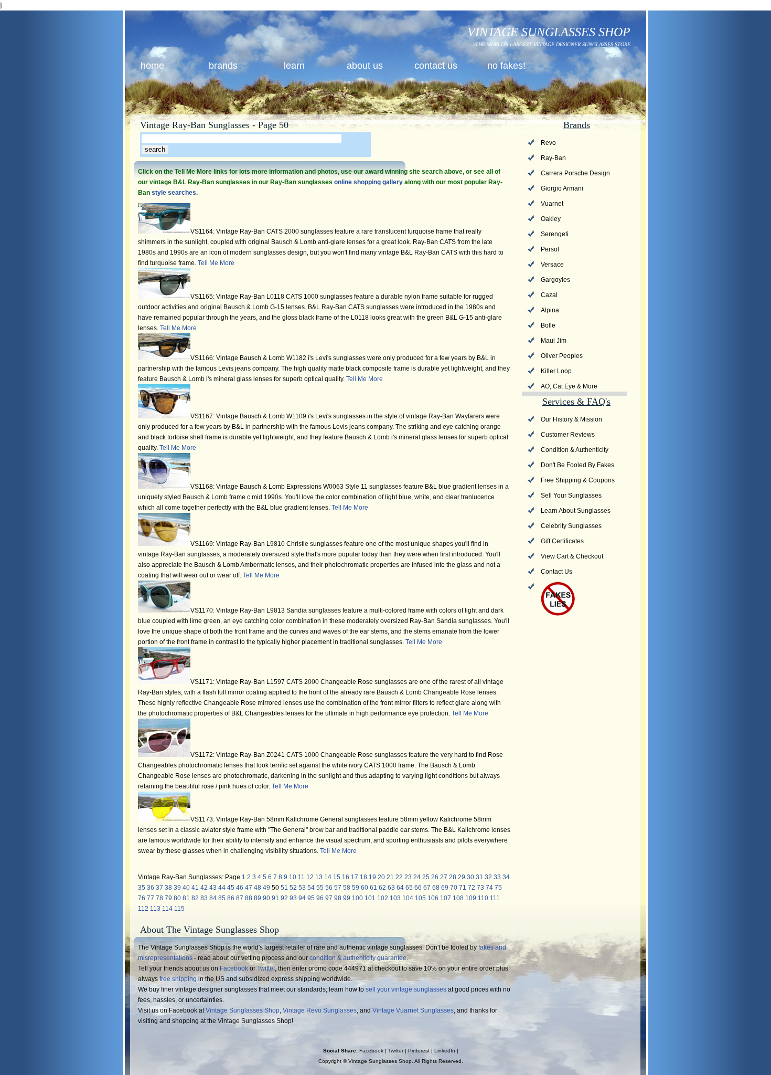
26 (434, 877)
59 (355, 887)
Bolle (548, 325)
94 (302, 898)
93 (293, 898)
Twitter (266, 968)
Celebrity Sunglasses (571, 526)
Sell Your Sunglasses (571, 495)
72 (471, 887)
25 (426, 877)
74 (489, 887)
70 (453, 887)
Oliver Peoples (562, 356)
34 (506, 877)
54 (311, 887)
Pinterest (419, 1050)
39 (177, 887)
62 (382, 887)
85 (222, 898)
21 (390, 877)
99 (346, 898)
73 (480, 887)
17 (354, 877)
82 (195, 898)
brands (223, 65)
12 (310, 877)
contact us (435, 65)
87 (239, 898)
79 (168, 898)
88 (248, 898)
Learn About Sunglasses (576, 510)
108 (458, 898)
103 (395, 898)
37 (159, 887)
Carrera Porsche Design (575, 173)
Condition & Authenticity (574, 450)
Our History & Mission (571, 419)
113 (155, 908)
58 (346, 887)
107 (445, 898)
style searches (174, 192)
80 (177, 898)
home (152, 65)
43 (213, 887)
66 (418, 887)
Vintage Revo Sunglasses (320, 1010)
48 (257, 887)
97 (329, 898)
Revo (548, 142)
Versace (552, 264)
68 (436, 887)
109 (470, 898)
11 (301, 877)
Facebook (234, 968)
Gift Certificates (562, 541)
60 (364, 887)
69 (444, 887)
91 (275, 898)
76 (141, 898)
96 (320, 898)
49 (266, 887)
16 (345, 877)
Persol (550, 249)
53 (302, 887)
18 (363, 877)
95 (311, 898)
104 (407, 898)
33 (497, 877)
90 (266, 898)
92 (284, 898)
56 (329, 887)
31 (479, 877)
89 (257, 898)
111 (495, 898)
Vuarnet (552, 203)
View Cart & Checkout (572, 556)
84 (213, 898)
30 (470, 877)
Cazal (549, 295)
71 (462, 887)
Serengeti (555, 234)
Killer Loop (556, 371)
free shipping (178, 979)
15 (336, 877)
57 (337, 887)
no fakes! (506, 65)
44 (222, 887)
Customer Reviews (568, 434)
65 (409, 887)
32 (488, 877)
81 (186, 898)
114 (167, 908)
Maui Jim (553, 340)
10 (292, 877)
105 (420, 898)
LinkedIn (444, 1050)
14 (327, 877)
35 (141, 887)
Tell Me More (216, 263)
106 (432, 898)
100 (357, 898)
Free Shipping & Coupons (578, 480)
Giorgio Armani (562, 188)
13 (319, 877)
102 (382, 898)
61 (373, 887)
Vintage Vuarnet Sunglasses (413, 1010)
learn (294, 65)
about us (365, 65)
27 (443, 877)
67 (427, 887)
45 (230, 887)
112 (143, 908)
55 (320, 887)
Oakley (551, 219)
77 (150, 898)
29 (461, 877)
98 (337, 898)
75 (498, 887)
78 (159, 898)
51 (284, 887)
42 (204, 887)
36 (150, 887)
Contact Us (556, 571)
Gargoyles (555, 279)
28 (452, 877)
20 (381, 877)
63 (391, 887)
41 (195, 887)
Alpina (550, 310)
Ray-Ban (553, 158)
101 (370, 898)
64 (400, 887)
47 (248, 887)
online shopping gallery (368, 182)
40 (186, 887)
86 (230, 898)
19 (372, 877)
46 (239, 887)
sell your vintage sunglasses (406, 989)
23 (408, 877)
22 (399, 877)
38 (168, 887)
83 (204, 898)
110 (483, 898)
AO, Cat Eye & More (569, 386)
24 (417, 877)
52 (293, 887)
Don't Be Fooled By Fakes (577, 465)
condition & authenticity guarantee (357, 958)
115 (179, 908)
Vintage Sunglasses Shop (243, 1010)
